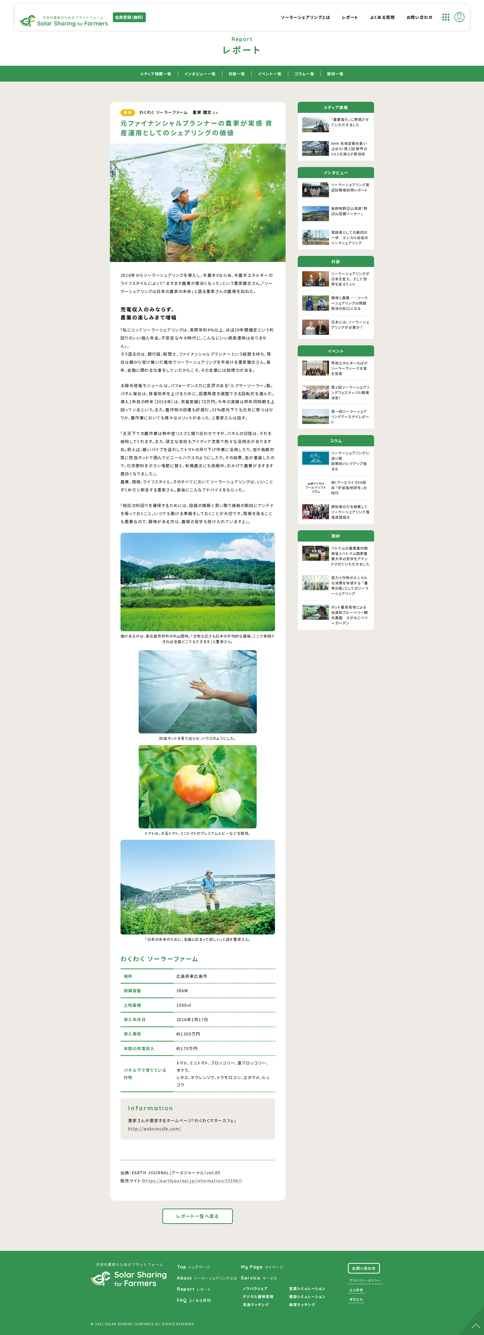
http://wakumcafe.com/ (154, 1128)
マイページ (262, 1267)
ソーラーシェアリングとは (305, 17)
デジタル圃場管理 (258, 1296)
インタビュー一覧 (200, 73)
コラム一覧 (304, 73)
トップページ (193, 1267)
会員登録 (129, 17)
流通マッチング (256, 1304)
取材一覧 (335, 73)
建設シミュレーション (307, 1296)
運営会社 (356, 1299)
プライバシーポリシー (365, 1280)
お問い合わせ (420, 17)
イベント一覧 (270, 73)
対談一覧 (237, 73)
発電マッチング (302, 1304)
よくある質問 (382, 17)
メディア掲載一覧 (156, 73)
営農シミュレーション (307, 1288)
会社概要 (356, 1290)
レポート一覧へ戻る (197, 1216)
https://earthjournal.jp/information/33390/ (191, 1181)
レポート (350, 17)
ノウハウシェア (255, 1288)
